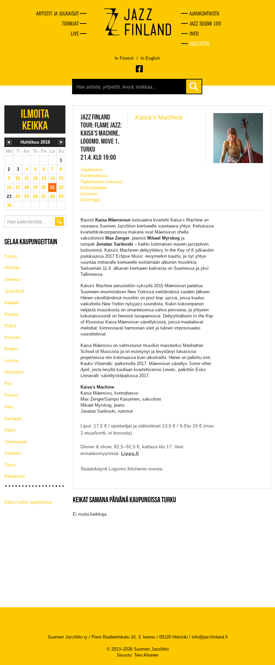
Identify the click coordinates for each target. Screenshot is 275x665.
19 (35, 187)
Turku (9, 464)
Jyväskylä (14, 291)
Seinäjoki (13, 418)
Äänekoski (14, 476)
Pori (8, 383)
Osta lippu (90, 199)
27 (43, 196)
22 (61, 187)
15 (61, 178)
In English (150, 58)
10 (17, 178)
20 (43, 187)
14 (52, 178)
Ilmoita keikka (35, 119)
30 (9, 205)
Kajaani (11, 302)
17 (17, 187)
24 (17, 196)
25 (26, 196)
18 (26, 187)
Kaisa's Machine (159, 117)
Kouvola (12, 337)
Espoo (10, 256)
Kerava (11, 314)
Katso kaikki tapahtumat (28, 502)
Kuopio (11, 348)
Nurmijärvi (14, 371)
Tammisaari (15, 441)
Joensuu (12, 279)
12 (35, 178)
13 (43, 178)
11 (26, 178)
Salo (8, 406)
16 (9, 187)
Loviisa (11, 360)
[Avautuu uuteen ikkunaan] (140, 69)
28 (52, 196)
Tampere (12, 453)
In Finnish (124, 58)
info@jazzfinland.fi (210, 637)
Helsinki (12, 267)
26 (35, 196)
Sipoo (9, 429)
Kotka (10, 325)
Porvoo (11, 395)
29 (61, 196)
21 (52, 187)
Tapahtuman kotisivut (101, 181)
